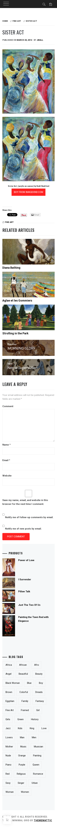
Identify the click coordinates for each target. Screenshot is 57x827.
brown (9, 692)
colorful (23, 692)
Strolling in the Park (15, 333)
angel (8, 673)
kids (20, 728)
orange (22, 755)
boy (41, 683)
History (34, 719)
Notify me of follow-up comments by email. (29, 517)
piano (8, 764)
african (23, 664)
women (25, 791)
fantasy (40, 701)
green (20, 719)
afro (36, 664)
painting (37, 755)
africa (9, 664)
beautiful (23, 673)
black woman (13, 683)
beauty (38, 673)
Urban (35, 783)
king (32, 728)
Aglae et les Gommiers (17, 300)
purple (22, 764)
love (44, 728)
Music (23, 746)
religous (21, 773)
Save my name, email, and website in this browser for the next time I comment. (25, 502)
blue (29, 683)
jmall (40, 40)
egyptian (10, 701)
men (34, 737)
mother (9, 746)
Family (25, 701)
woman (10, 791)
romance (38, 773)
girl (38, 710)
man (22, 737)
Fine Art (9, 222)
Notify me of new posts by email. (23, 528)
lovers (9, 737)
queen (36, 764)
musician (38, 746)
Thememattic (43, 820)
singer (21, 783)
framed (25, 710)
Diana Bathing (11, 267)
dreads (39, 692)
